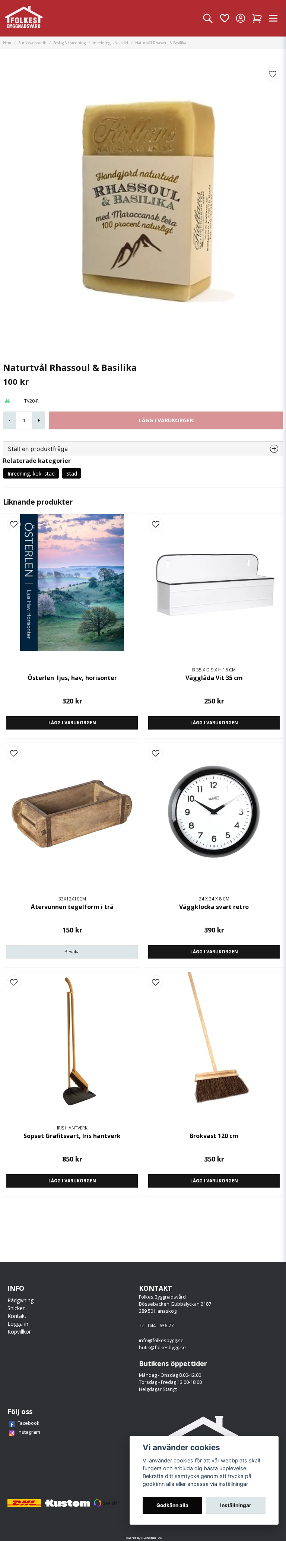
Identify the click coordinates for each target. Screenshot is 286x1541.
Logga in (17, 1323)
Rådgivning (20, 1300)
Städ (71, 473)
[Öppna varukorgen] (257, 18)
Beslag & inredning (69, 42)
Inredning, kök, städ (110, 42)
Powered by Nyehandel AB (143, 1537)
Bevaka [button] (72, 952)
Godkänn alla (172, 1505)
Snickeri (16, 1308)
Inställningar (235, 1505)
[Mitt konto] (240, 18)
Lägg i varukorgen (72, 722)
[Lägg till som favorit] (224, 18)
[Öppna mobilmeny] (273, 18)
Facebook (28, 1423)
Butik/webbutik (32, 42)
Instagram (29, 1432)
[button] (272, 74)
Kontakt (16, 1315)
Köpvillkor (19, 1331)
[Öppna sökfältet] (208, 18)
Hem (7, 42)
